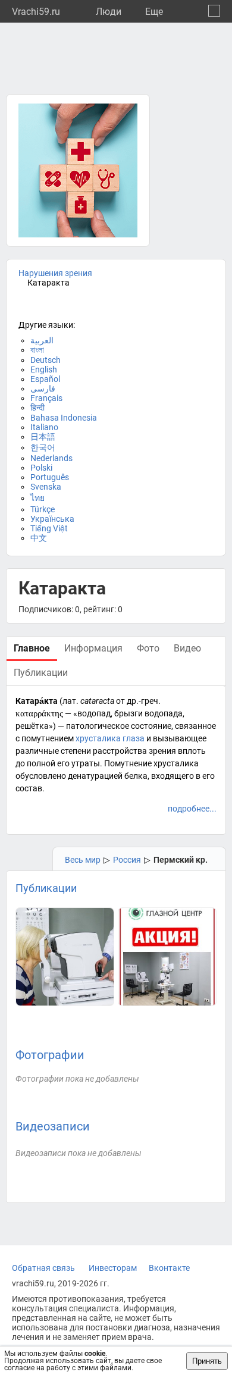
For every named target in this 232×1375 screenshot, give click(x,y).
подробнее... (192, 808)
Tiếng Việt (49, 528)
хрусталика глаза (110, 738)
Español (45, 379)
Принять (207, 1361)
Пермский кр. (180, 860)
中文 (38, 538)
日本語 (42, 436)
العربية (42, 340)
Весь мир (83, 860)
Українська (52, 519)
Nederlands (51, 458)
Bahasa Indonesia (63, 417)
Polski (41, 467)
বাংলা (37, 350)
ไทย (37, 498)
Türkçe (42, 509)
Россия (127, 860)
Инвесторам (113, 1268)
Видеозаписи (52, 1126)
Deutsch (45, 360)
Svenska (45, 486)
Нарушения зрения (55, 273)
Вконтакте (169, 1268)
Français (46, 398)
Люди (108, 11)
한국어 (42, 447)
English (43, 369)
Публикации (46, 888)
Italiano (44, 427)
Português (49, 477)
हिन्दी (37, 407)
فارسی (42, 388)
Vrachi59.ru (36, 11)
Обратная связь (43, 1268)
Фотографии (49, 1055)
